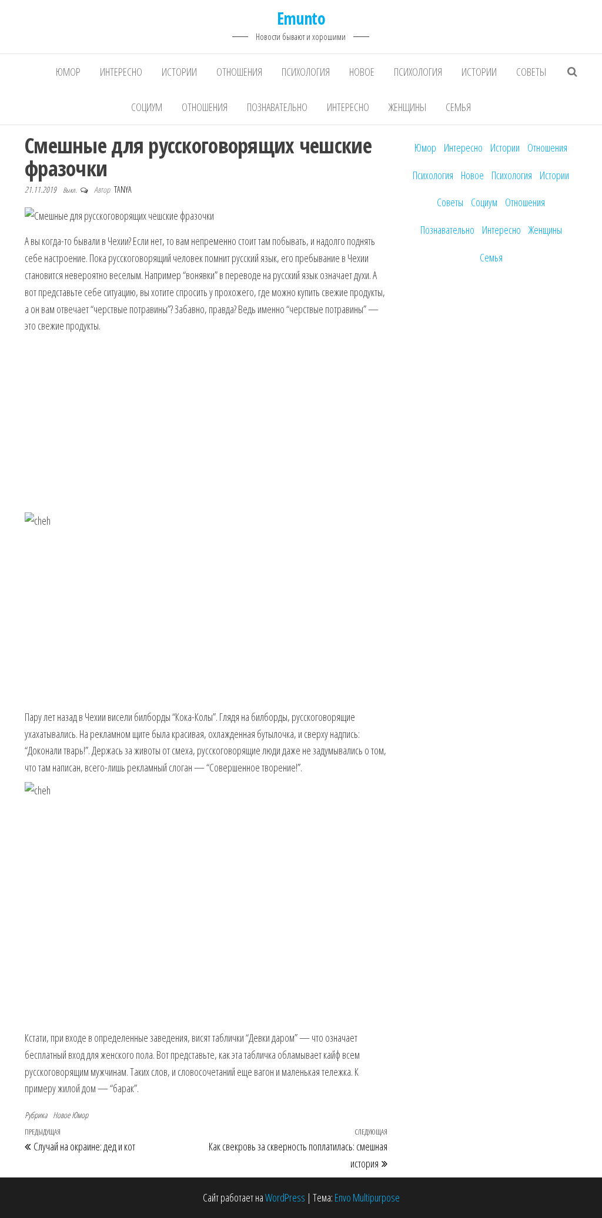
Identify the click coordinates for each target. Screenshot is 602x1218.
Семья (458, 107)
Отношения (239, 72)
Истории (179, 72)
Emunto (301, 18)
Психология (306, 72)
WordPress (285, 1197)
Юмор (68, 72)
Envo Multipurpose (367, 1197)
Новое (361, 72)
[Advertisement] (206, 422)
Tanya (123, 189)
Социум (146, 107)
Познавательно (277, 107)
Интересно (121, 72)
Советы (531, 72)
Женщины (407, 107)
